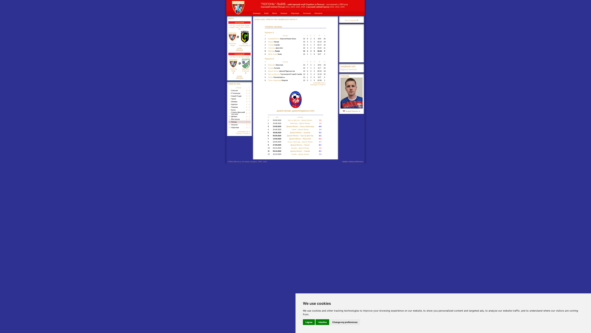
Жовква (234, 102)
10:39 (319, 80)
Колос (233, 110)
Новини (284, 13)
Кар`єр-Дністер (285, 74)
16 (325, 45)
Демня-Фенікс (281, 71)
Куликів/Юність (282, 39)
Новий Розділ (236, 96)
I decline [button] (322, 322)
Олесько (234, 90)
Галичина (275, 48)
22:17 (319, 45)
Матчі (274, 13)
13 (230, 125)
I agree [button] (308, 322)
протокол (239, 50)
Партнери (295, 13)
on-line (239, 48)
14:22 (319, 48)
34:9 (319, 39)
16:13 (319, 42)
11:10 (320, 74)
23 (325, 65)
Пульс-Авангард (278, 80)
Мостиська (235, 119)
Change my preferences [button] (345, 322)
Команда (256, 13)
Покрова (234, 107)
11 (230, 119)
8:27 (319, 54)
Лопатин (234, 125)
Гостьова (307, 13)
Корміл (273, 42)
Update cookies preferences (352, 161)
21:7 (319, 68)
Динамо (234, 116)
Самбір (274, 45)
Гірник (233, 99)
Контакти (318, 13)
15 (325, 74)
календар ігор (243, 131)
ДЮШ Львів (275, 54)
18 (325, 42)
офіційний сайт (348, 67)
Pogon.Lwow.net (348, 69)
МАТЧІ (231, 18)
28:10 (319, 71)
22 (325, 68)
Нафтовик (235, 127)
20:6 (319, 65)
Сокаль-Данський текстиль (238, 113)
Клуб (266, 13)
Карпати (234, 104)
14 (230, 127)
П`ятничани (235, 93)
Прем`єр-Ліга (234, 84)
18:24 (319, 51)
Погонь (234, 122)
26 (325, 39)
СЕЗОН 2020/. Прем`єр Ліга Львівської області (275, 19)
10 (230, 116)
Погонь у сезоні (242, 133)
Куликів (274, 68)
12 (230, 122)
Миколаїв (275, 65)
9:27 (319, 77)
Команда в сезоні (317, 85)
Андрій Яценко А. (351, 111)
